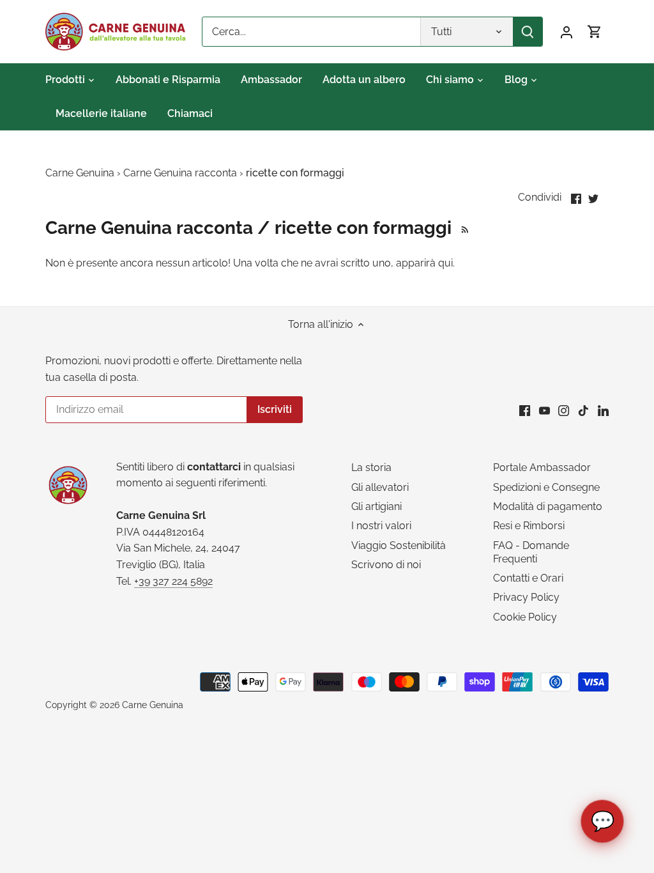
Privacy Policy (526, 597)
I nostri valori (381, 526)
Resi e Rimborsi (529, 526)
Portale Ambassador (542, 467)
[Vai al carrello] (594, 31)
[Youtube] (544, 410)
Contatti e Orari (528, 578)
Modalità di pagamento (547, 506)
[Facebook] (524, 410)
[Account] (566, 31)
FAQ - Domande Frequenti (531, 552)
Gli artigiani (376, 506)
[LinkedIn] (603, 410)
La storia (371, 467)
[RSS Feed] (463, 227)
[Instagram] (563, 410)
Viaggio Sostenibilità (398, 545)
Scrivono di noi (386, 565)
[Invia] (527, 31)
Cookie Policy (525, 617)
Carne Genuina (152, 704)
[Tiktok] (583, 410)
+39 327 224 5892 (173, 581)
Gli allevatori (380, 487)
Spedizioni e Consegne (546, 487)
